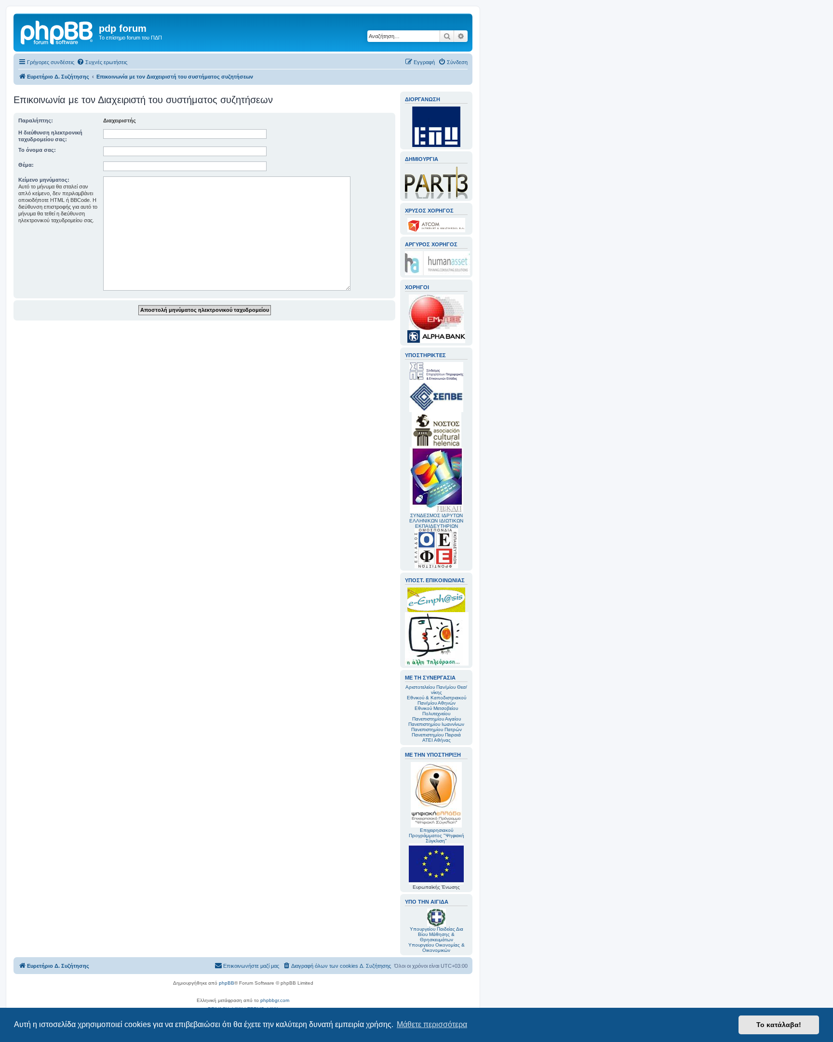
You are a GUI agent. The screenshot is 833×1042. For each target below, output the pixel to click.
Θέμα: (26, 165)
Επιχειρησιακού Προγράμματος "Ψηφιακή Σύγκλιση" (436, 835)
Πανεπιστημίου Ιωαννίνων (436, 724)
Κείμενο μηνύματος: (43, 180)
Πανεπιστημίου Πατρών (436, 729)
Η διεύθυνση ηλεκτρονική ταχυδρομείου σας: (50, 136)
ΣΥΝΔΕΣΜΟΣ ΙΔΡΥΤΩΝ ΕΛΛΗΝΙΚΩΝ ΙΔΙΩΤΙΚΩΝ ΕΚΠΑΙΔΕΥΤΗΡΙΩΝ (436, 521)
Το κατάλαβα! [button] (778, 1025)
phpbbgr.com (274, 1000)
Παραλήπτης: (35, 120)
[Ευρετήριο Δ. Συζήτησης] (57, 31)
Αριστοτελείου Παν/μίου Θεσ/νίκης (436, 689)
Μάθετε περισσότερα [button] (432, 1024)
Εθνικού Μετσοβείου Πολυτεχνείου (436, 711)
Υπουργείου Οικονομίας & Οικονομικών (436, 947)
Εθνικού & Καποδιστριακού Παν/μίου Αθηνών (436, 700)
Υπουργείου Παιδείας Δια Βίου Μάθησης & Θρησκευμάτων (436, 934)
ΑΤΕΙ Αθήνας (436, 740)
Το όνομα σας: (37, 150)
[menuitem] (102, 62)
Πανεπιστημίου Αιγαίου (436, 718)
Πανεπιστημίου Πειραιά (436, 734)
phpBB (226, 983)
